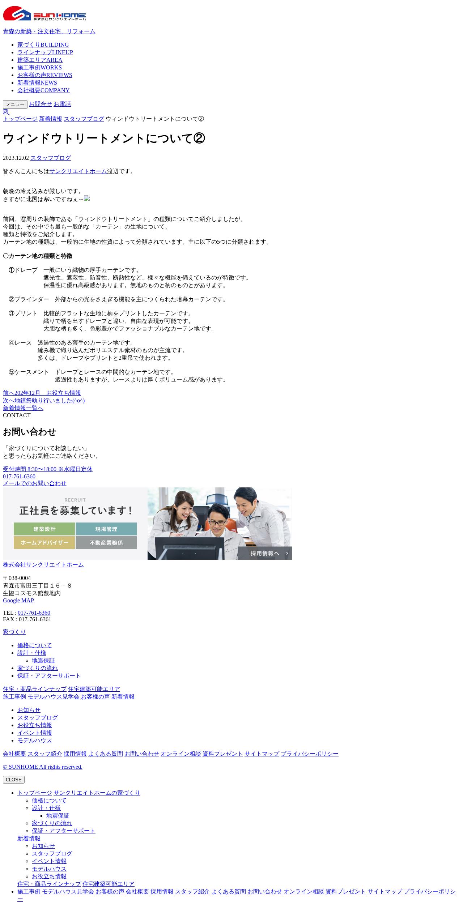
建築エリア (40, 60)
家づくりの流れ (37, 668)
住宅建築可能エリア (94, 689)
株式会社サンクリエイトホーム (43, 565)
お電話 (62, 104)
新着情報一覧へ (23, 408)
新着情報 (37, 83)
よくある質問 (105, 754)
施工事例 (39, 67)
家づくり (43, 45)
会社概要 (43, 90)
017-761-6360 (34, 613)
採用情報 (75, 754)
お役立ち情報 (34, 725)
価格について (34, 645)
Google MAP (18, 600)
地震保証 (43, 660)
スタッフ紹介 (44, 754)
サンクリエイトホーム (78, 171)
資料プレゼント (223, 754)
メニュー (15, 104)
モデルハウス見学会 (53, 697)
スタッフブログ (84, 119)
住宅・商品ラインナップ (35, 689)
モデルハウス (34, 740)
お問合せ (40, 104)
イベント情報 (34, 733)
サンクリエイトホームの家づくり (97, 793)
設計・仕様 (31, 653)
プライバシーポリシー (310, 754)
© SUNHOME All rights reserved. (42, 767)
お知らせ (29, 710)
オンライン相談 (181, 754)
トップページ (20, 119)
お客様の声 (44, 75)
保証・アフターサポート (49, 676)
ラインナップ (45, 52)
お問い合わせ (141, 754)
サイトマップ (262, 754)
